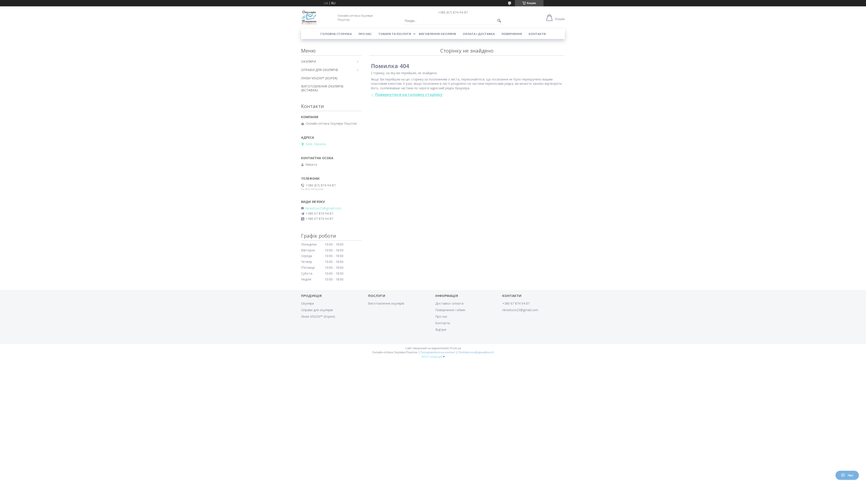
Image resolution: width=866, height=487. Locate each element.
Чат (850, 475)
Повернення (512, 34)
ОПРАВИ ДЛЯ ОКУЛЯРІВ (319, 70)
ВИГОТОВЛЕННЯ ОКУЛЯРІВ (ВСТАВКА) (322, 88)
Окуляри (307, 303)
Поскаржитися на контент (437, 352)
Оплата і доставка (479, 34)
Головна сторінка (336, 34)
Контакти (537, 34)
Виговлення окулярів (437, 34)
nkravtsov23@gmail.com (323, 208)
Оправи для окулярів (317, 310)
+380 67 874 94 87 (516, 303)
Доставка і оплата (449, 303)
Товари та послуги (394, 34)
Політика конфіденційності (476, 352)
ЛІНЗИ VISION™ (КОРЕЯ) (319, 78)
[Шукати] (499, 21)
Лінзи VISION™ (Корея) (318, 316)
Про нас (365, 34)
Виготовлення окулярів (386, 303)
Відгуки (440, 329)
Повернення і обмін (450, 310)
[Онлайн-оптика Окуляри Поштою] (309, 17)
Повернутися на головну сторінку (408, 94)
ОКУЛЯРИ (308, 61)
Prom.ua (455, 348)
